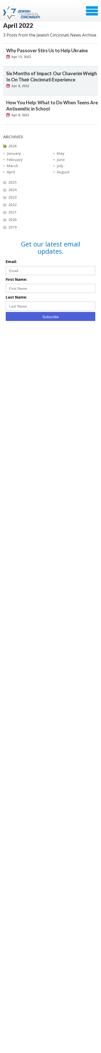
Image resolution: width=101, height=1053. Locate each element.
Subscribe (50, 317)
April (11, 171)
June (61, 159)
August (63, 171)
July (60, 165)
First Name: (16, 279)
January (14, 153)
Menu (92, 10)
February (15, 159)
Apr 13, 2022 (21, 56)
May (60, 153)
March (12, 165)
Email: (11, 261)
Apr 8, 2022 (20, 85)
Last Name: (16, 297)
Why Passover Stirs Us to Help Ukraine (47, 50)
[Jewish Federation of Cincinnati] (22, 12)
